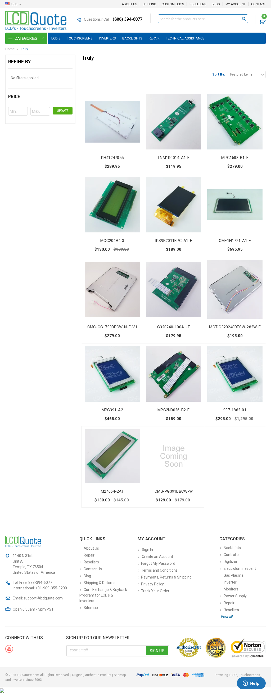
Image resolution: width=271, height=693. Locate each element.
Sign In (147, 550)
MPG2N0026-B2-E (173, 410)
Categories (26, 38)
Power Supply (235, 596)
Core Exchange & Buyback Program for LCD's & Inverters (103, 595)
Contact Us (93, 569)
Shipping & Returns (99, 583)
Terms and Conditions (159, 570)
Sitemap (91, 608)
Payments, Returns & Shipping (166, 577)
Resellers (197, 4)
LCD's (56, 38)
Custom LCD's (173, 4)
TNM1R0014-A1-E (173, 157)
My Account (235, 4)
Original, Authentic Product (91, 675)
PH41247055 (112, 157)
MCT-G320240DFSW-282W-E (235, 327)
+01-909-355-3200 (51, 588)
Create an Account (157, 556)
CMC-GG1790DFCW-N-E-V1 (112, 327)
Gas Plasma (233, 575)
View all (227, 617)
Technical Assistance (185, 38)
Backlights (132, 38)
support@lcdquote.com (43, 598)
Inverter (230, 582)
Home (10, 49)
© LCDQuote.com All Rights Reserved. (65, 675)
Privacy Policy (152, 584)
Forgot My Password (158, 563)
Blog (216, 4)
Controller (232, 555)
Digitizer (230, 561)
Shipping (149, 4)
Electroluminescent (240, 568)
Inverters (107, 38)
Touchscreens (80, 38)
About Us (129, 4)
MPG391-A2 (112, 410)
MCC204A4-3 (112, 240)
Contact (258, 4)
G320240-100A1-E (173, 327)
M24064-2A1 (112, 491)
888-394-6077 (40, 582)
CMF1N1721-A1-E (235, 240)
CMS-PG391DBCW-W (174, 491)
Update (63, 111)
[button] (40, 96)
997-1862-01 (234, 410)
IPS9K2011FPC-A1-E (173, 240)
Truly (24, 49)
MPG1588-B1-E (235, 157)
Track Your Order (155, 591)
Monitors (231, 589)
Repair (154, 38)
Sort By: (218, 74)
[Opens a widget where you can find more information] (251, 683)
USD (14, 4)
